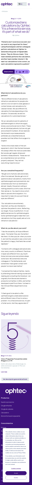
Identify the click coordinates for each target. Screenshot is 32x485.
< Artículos (4, 11)
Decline (16, 477)
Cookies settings (16, 468)
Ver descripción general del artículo (15, 379)
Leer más (4, 372)
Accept (16, 473)
